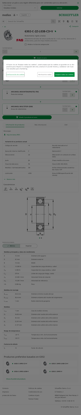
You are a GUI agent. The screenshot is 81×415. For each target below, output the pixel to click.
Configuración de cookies (15, 74)
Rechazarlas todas (44, 74)
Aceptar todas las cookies (64, 74)
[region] (40, 70)
